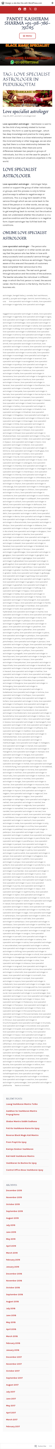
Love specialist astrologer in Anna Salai (19, 352)
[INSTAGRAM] (35, 9)
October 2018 (13, 1287)
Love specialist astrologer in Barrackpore (28, 394)
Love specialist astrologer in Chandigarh (29, 469)
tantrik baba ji (41, 298)
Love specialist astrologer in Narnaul (26, 811)
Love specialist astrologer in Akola (23, 326)
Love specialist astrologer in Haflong (25, 588)
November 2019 (14, 1197)
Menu (29, 36)
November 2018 (14, 1280)
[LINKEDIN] (24, 9)
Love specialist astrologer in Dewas (35, 516)
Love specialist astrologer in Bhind (26, 427)
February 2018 (13, 1343)
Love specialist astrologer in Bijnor (27, 442)
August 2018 (12, 1301)
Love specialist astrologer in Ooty (34, 823)
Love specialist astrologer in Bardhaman (28, 385)
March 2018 (12, 1336)
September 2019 (14, 1211)
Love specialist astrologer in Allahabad (19, 332)
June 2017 (11, 1398)
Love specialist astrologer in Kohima (28, 692)
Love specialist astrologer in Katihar (27, 671)
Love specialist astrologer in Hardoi (36, 603)
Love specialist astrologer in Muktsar (29, 776)
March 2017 (11, 1419)
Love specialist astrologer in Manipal (29, 752)
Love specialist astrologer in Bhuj (31, 436)
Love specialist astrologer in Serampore (20, 948)
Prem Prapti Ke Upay (16, 1142)
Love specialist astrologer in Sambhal (29, 924)
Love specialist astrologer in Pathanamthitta (28, 847)
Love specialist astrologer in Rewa (25, 904)
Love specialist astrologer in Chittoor (18, 489)
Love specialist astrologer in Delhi (22, 513)
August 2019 (12, 1218)
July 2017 (10, 1391)
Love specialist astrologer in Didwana (26, 525)
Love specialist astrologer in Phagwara (26, 856)
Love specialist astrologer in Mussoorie (27, 784)
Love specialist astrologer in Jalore (34, 632)
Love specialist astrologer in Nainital (25, 802)
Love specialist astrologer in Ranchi (30, 898)
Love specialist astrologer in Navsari (30, 817)
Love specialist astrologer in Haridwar (19, 606)
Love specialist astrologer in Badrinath (27, 367)
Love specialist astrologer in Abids (23, 301)
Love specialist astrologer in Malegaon (32, 743)
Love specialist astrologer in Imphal (28, 612)
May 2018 (11, 1322)
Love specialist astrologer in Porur (26, 874)
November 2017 (14, 1364)
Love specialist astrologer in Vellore (25, 1064)
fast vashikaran (41, 295)
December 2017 (14, 1357)
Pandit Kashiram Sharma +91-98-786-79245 (27, 23)
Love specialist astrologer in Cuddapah (19, 498)
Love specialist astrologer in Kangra (30, 656)
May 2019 (10, 1239)
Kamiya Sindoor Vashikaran (19, 1149)
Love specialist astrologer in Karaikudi (29, 665)
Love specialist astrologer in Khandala (31, 677)
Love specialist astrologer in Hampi (26, 597)
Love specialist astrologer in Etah (22, 540)
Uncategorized (29, 116)
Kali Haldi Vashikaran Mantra (20, 1156)
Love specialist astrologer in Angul (34, 349)
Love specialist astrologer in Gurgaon (19, 582)
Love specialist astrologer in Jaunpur (30, 641)
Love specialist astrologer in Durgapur (30, 531)
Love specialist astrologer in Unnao (29, 1049)
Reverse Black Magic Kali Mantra (22, 1135)
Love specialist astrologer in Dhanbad (19, 519)
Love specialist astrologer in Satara (26, 939)
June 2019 (11, 1232)
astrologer (7, 295)
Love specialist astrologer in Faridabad (27, 546)
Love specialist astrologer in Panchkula (28, 838)
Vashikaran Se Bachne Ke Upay (21, 1163)
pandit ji (6, 298)
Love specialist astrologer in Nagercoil (26, 793)
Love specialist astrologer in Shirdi (24, 954)
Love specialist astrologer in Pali (25, 832)
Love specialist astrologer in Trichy (17, 1032)
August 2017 (12, 1385)
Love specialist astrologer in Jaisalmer (25, 627)
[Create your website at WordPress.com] (27, 3)
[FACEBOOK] (19, 9)
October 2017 (13, 1371)
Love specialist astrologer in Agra (37, 317)
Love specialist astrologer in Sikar (25, 960)
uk (49, 298)
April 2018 (11, 1329)
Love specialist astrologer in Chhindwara (28, 477)
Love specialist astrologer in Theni (26, 1008)
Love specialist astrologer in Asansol (26, 358)
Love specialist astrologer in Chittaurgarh (32, 487)
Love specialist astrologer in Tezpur (25, 999)
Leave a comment (22, 1085)
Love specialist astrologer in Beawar (35, 400)
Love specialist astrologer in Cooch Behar (31, 495)
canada (29, 295)
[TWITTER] (30, 9)
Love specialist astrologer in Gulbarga (33, 573)
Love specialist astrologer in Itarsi (27, 618)
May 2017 (10, 1405)
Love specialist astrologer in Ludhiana (27, 728)
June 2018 (11, 1315)
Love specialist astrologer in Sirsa (24, 969)
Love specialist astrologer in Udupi (27, 1044)
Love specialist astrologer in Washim (18, 1079)
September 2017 (14, 1378)
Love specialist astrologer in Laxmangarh (28, 722)
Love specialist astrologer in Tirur (36, 1029)
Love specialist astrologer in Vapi (35, 1055)
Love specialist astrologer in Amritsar (25, 343)
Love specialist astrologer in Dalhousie (25, 504)
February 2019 (13, 1259)
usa (4, 301)
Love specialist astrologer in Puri (17, 883)
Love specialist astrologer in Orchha (18, 826)
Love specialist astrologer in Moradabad (34, 766)
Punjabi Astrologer (19, 298)
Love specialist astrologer (26, 112)
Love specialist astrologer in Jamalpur (19, 635)
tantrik (31, 298)
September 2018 (14, 1294)
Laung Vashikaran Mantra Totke (22, 1104)
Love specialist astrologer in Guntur (35, 579)
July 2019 (10, 1225)
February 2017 (13, 1426)
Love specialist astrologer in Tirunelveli (19, 1026)
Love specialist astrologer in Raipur (26, 889)
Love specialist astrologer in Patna (18, 850)
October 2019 (13, 1204)
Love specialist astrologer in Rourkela (30, 910)
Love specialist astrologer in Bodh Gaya (27, 451)
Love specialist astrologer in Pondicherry (28, 865)
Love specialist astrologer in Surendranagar (27, 993)
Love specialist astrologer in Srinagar (29, 984)
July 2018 (10, 1308)
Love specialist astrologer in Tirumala (34, 1023)
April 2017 (11, 1412)
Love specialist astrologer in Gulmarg (19, 576)
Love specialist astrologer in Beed (17, 403)
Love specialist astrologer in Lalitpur (30, 716)
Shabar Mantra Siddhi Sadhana (21, 1121)
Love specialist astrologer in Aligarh (36, 329)
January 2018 (12, 1350)
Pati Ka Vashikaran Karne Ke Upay (22, 1128)
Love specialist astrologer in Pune (36, 880)
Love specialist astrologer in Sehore (33, 945)
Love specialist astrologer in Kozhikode (27, 707)
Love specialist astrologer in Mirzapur (26, 761)
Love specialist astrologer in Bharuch (29, 418)
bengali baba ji (19, 295)
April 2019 (11, 1246)
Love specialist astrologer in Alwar (36, 335)
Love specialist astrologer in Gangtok (28, 555)
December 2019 (14, 1190)
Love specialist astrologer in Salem (31, 916)
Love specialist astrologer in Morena (18, 770)
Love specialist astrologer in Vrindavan (31, 1076)
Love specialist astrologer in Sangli (31, 930)
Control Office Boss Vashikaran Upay (24, 1170)
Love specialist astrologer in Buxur (28, 460)
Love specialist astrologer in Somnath (25, 975)
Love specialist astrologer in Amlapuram (20, 338)
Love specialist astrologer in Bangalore (30, 376)
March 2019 (12, 1253)
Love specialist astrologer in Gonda (30, 564)
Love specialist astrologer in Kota (24, 701)
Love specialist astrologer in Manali (18, 746)
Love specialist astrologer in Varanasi (19, 1059)
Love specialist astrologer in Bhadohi (26, 409)
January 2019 (12, 1267)
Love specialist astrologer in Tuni (24, 1038)
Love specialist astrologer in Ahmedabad (20, 320)
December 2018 (14, 1273)
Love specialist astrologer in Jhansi (28, 647)
